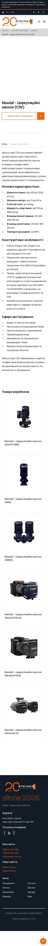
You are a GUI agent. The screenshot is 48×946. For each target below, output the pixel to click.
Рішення (6, 896)
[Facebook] (33, 12)
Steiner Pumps (9, 867)
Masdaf (34, 30)
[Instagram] (43, 12)
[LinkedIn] (38, 12)
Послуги (32, 883)
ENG (13, 12)
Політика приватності (21, 919)
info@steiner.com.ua (11, 856)
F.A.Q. (34, 919)
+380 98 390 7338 (10, 853)
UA (3, 12)
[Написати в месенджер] (43, 941)
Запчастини (8, 892)
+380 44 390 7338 (10, 849)
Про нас (31, 887)
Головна (5, 30)
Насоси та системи (20, 30)
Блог (30, 896)
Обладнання (8, 883)
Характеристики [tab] (19, 144)
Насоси (5, 887)
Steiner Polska (9, 870)
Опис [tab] (4, 144)
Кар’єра (31, 892)
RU (7, 12)
